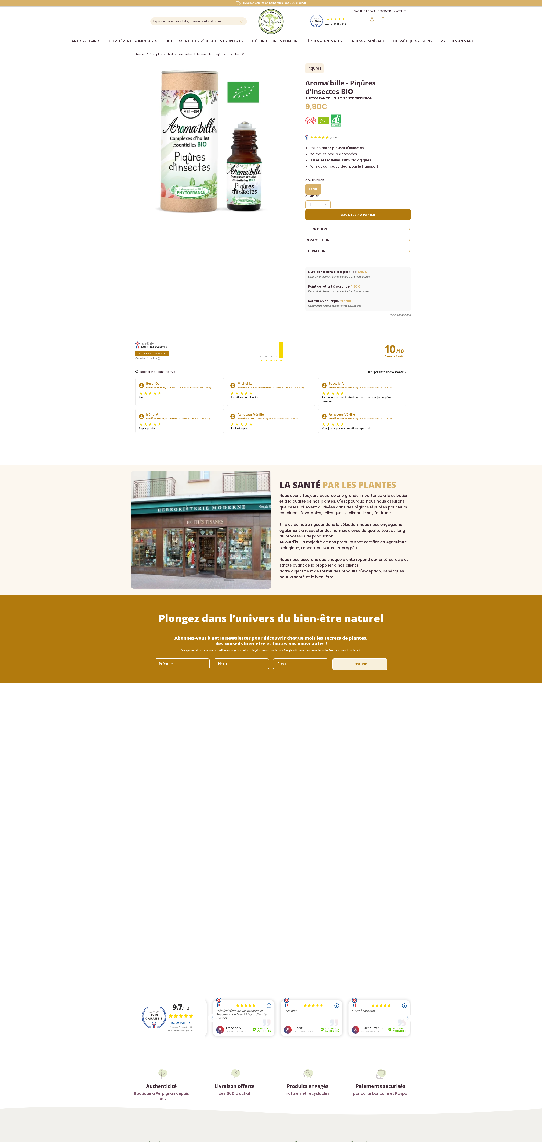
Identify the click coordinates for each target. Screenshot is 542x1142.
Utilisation (358, 251)
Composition (358, 240)
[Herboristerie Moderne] (271, 21)
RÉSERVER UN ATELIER (392, 11)
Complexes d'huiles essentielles (170, 54)
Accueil (140, 54)
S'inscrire (360, 664)
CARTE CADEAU (364, 11)
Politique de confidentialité (344, 650)
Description (358, 229)
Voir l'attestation (152, 353)
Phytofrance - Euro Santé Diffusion (338, 98)
